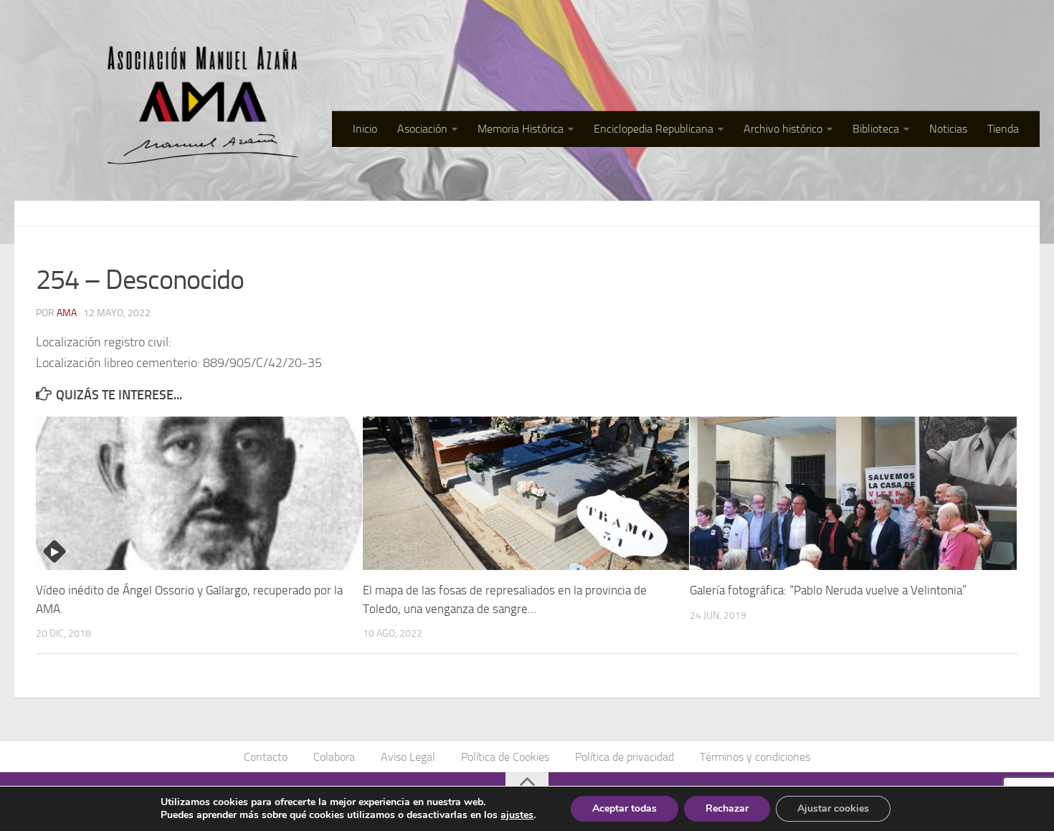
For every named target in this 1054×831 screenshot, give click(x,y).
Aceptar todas (624, 808)
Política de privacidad (624, 757)
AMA (67, 313)
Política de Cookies (505, 757)
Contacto (266, 757)
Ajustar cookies (833, 808)
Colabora (334, 757)
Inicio (365, 129)
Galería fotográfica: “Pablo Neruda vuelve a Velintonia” (828, 590)
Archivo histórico (783, 129)
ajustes (516, 815)
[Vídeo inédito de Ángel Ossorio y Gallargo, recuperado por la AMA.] (199, 493)
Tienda (1003, 129)
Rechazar (727, 808)
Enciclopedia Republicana (653, 129)
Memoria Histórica (521, 129)
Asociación (422, 129)
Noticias (948, 129)
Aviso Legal (408, 757)
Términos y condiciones (755, 757)
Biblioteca (876, 129)
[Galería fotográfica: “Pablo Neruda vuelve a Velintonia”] (853, 493)
